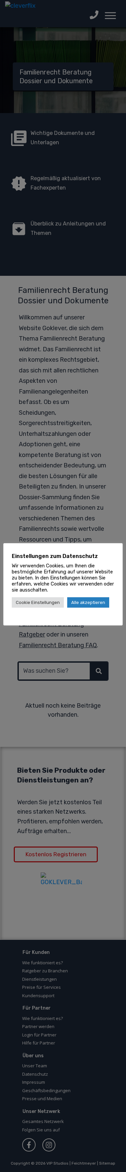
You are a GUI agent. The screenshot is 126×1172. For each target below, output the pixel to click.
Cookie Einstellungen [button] (38, 602)
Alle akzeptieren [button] (88, 602)
